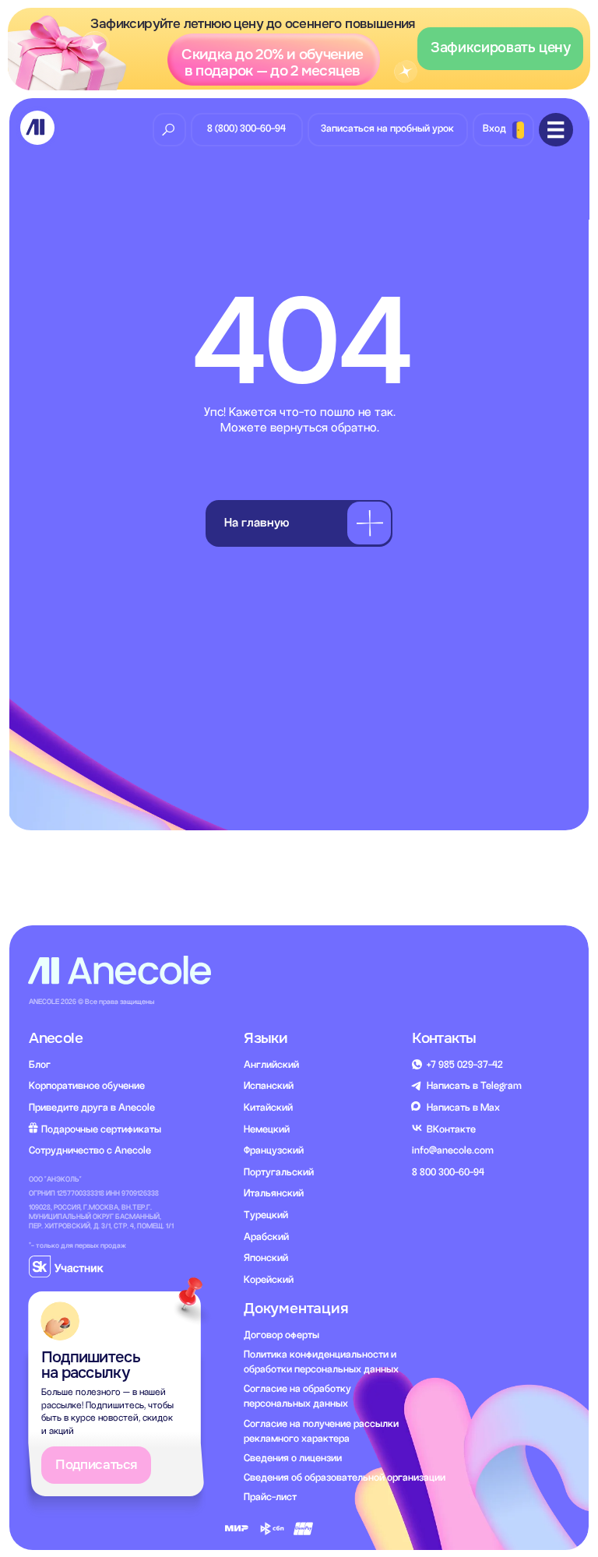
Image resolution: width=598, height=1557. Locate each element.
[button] (299, 49)
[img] (37, 127)
